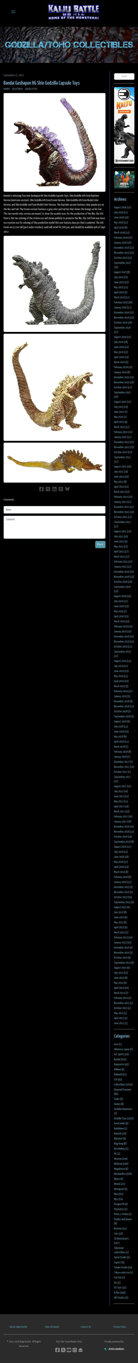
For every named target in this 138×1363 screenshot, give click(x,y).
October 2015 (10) (123, 897)
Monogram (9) (120, 1189)
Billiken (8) (119, 1069)
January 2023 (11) (122, 437)
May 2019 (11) (121, 676)
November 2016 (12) (124, 831)
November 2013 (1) (123, 1003)
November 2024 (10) (124, 317)
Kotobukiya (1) (121, 1148)
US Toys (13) (120, 1287)
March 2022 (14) (122, 492)
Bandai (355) (120, 1059)
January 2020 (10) (122, 631)
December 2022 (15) (124, 442)
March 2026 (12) (122, 232)
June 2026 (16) (121, 217)
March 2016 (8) (121, 872)
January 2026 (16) (122, 242)
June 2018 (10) (121, 731)
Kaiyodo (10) (120, 1133)
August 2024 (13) (122, 337)
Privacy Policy (120, 1327)
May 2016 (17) (121, 862)
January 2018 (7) (122, 756)
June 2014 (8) (120, 978)
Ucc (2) (117, 1282)
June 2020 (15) (121, 606)
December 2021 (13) (124, 507)
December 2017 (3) (123, 762)
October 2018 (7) (122, 711)
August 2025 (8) (122, 272)
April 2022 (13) (121, 486)
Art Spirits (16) (121, 1054)
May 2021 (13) (121, 546)
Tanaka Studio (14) (123, 1267)
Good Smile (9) (121, 1123)
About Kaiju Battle (18, 1327)
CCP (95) (118, 1079)
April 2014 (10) (121, 988)
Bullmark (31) (120, 1074)
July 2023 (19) (121, 407)
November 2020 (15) (124, 576)
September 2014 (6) (124, 962)
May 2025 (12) (121, 287)
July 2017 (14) (121, 791)
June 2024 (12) (121, 347)
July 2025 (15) (121, 277)
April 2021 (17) (121, 551)
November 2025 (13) (124, 252)
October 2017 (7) (122, 772)
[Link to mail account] (80, 1350)
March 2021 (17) (122, 556)
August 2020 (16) (122, 596)
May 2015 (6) (120, 922)
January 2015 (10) (122, 942)
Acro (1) (118, 1044)
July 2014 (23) (121, 972)
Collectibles (17, 89)
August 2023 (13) (122, 402)
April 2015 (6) (120, 927)
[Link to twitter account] (63, 1350)
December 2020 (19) (124, 571)
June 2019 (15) (121, 671)
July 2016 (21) (121, 852)
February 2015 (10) (123, 937)
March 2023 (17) (122, 427)
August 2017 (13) (122, 786)
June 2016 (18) (121, 857)
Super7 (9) (119, 1262)
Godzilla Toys (31, 89)
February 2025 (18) (123, 302)
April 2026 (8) (120, 227)
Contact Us (86, 1327)
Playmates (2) (120, 1209)
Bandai (7, 89)
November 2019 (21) (124, 641)
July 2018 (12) (121, 726)
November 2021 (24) (124, 512)
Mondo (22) (119, 1184)
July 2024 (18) (121, 342)
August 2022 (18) (122, 466)
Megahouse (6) (121, 1169)
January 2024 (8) (122, 372)
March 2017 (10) (122, 811)
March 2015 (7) (121, 932)
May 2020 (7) (120, 611)
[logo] (73, 12)
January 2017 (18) (122, 821)
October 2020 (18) (123, 582)
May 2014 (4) (120, 983)
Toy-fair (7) (119, 1277)
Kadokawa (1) (120, 1128)
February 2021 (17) (123, 561)
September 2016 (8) (124, 841)
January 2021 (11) (122, 566)
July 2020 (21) (121, 601)
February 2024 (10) (123, 367)
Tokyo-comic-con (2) (123, 1272)
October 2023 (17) (123, 387)
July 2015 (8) (120, 912)
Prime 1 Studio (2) (123, 1214)
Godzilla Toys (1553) (124, 1118)
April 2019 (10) (121, 681)
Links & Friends (52, 1327)
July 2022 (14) (121, 471)
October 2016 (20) (123, 836)
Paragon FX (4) (121, 1204)
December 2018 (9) (123, 701)
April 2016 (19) (121, 867)
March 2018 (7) (121, 746)
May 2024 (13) (121, 352)
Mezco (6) (118, 1179)
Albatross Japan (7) (123, 1049)
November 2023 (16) (124, 382)
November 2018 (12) (124, 706)
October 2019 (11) (123, 646)
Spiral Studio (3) (122, 1257)
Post (100, 544)
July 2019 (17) (121, 666)
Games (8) (119, 1104)
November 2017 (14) (124, 767)
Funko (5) (118, 1099)
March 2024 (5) (121, 362)
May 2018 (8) (120, 736)
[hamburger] (13, 12)
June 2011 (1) (120, 1023)
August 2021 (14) (122, 531)
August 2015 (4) (122, 907)
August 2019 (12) (122, 661)
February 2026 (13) (123, 237)
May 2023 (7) (120, 417)
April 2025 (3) (120, 292)
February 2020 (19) (123, 626)
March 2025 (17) (122, 297)
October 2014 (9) (122, 957)
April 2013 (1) (120, 1018)
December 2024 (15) (124, 312)
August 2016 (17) (122, 846)
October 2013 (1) (122, 1008)
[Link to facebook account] (57, 1350)
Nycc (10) (118, 1199)
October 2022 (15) (123, 452)
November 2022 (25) (124, 447)
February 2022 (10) (123, 497)
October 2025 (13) (123, 258)
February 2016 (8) (122, 877)
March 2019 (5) (121, 686)
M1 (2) (117, 1153)
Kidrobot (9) (120, 1138)
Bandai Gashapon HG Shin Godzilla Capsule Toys (42, 83)
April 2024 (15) (121, 357)
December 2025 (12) (124, 247)
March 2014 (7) (121, 993)
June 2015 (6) (120, 917)
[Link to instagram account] (75, 1350)
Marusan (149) (121, 1158)
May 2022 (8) (120, 481)
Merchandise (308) (123, 1174)
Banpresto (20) (121, 1064)
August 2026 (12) (122, 207)
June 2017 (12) (121, 796)
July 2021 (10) (121, 536)
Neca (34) (118, 1194)
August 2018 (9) (122, 721)
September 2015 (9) (124, 902)
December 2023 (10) (124, 377)
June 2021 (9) (120, 541)
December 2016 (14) (124, 826)
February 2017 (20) (123, 816)
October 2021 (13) (123, 517)
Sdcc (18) (118, 1233)
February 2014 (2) (122, 998)
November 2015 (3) (123, 892)
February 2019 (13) (123, 691)
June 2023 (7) (120, 412)
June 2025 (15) (121, 282)
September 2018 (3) (124, 716)
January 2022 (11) (122, 502)
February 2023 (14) (123, 432)
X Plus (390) (120, 1292)
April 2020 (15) (121, 616)
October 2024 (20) (123, 322)
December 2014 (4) (123, 947)
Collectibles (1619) (123, 1084)
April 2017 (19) (121, 806)
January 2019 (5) (122, 696)
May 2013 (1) (120, 1013)
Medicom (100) (121, 1163)
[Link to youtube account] (69, 1350)
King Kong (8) (120, 1143)
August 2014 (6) (122, 967)
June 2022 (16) (121, 476)
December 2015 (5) (123, 887)
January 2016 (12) (122, 882)
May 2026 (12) (121, 222)
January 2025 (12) (122, 307)
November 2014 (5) (123, 952)
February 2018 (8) (122, 751)
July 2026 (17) (121, 212)
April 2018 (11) (121, 741)
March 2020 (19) (122, 621)
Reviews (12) (120, 1228)
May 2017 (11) (121, 801)
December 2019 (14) (124, 636)
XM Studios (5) (121, 1297)
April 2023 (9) (120, 422)
